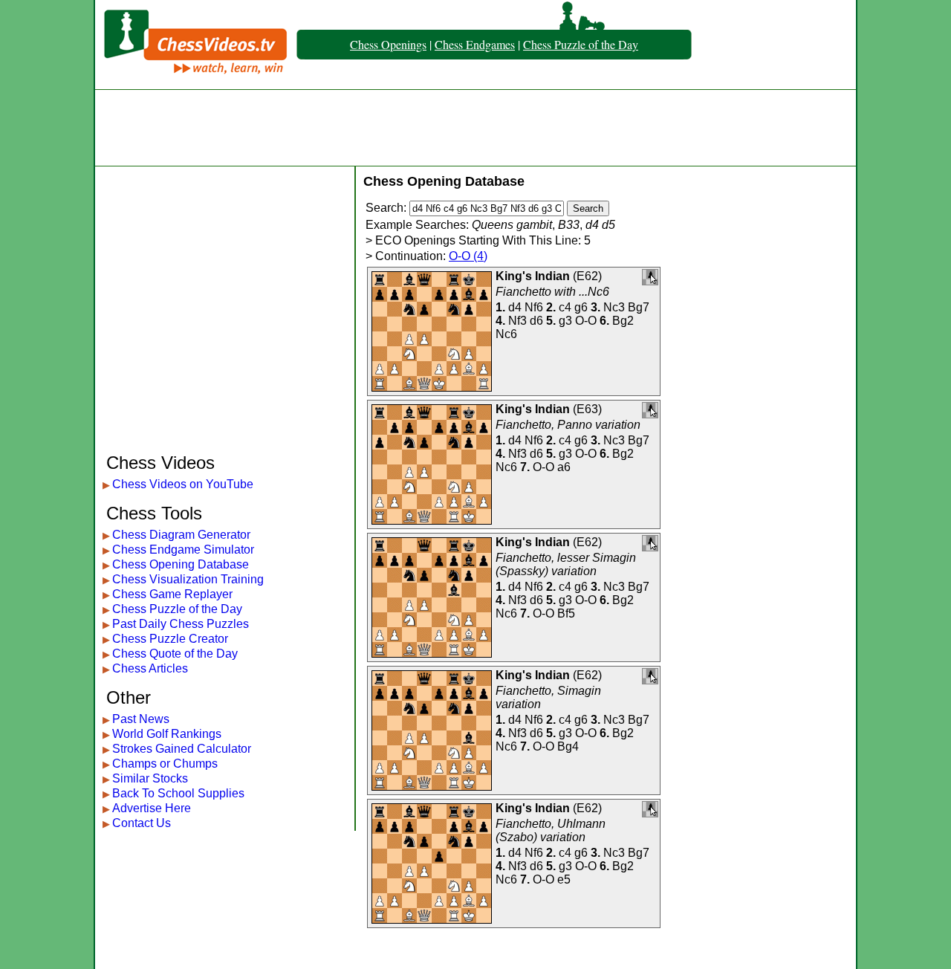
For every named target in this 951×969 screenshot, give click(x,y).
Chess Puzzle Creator (170, 638)
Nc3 (614, 307)
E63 (587, 409)
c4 (565, 307)
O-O (586, 320)
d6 (536, 320)
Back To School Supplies (178, 793)
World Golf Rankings (166, 733)
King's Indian (533, 276)
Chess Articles (150, 668)
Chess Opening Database (180, 564)
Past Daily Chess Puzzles (180, 624)
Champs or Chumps (165, 763)
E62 (587, 276)
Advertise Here (151, 808)
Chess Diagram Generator (181, 534)
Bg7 (638, 307)
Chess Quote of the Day (175, 653)
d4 (515, 307)
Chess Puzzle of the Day (580, 44)
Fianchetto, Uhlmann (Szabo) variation (551, 830)
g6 (581, 307)
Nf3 (517, 320)
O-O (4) (468, 256)
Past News (140, 719)
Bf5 (566, 613)
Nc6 (506, 334)
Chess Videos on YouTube (182, 484)
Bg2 (623, 320)
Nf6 (534, 307)
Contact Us (141, 823)
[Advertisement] (475, 127)
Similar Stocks (150, 778)
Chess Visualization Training (188, 579)
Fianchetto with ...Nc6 (552, 291)
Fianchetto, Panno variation (568, 424)
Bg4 (568, 746)
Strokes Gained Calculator (181, 748)
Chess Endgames (475, 44)
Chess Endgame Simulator (183, 549)
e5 (564, 879)
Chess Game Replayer (172, 594)
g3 (565, 320)
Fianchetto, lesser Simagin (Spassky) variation (566, 564)
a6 (564, 467)
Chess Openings (388, 44)
